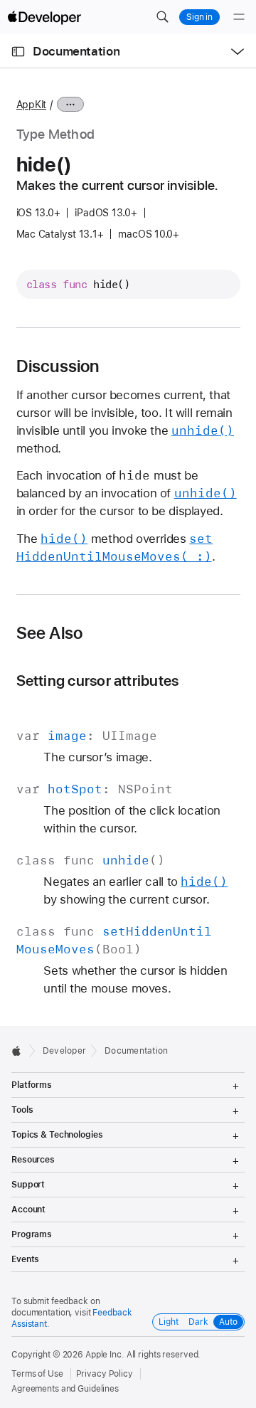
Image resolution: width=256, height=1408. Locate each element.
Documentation (76, 51)
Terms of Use (37, 1374)
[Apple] (20, 1050)
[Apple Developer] (44, 17)
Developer (64, 1051)
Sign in (199, 17)
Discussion (58, 366)
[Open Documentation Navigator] (18, 51)
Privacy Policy (104, 1374)
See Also (49, 633)
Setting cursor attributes (97, 680)
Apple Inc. (104, 1355)
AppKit (31, 104)
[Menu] (239, 17)
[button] (162, 17)
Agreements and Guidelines (65, 1389)
